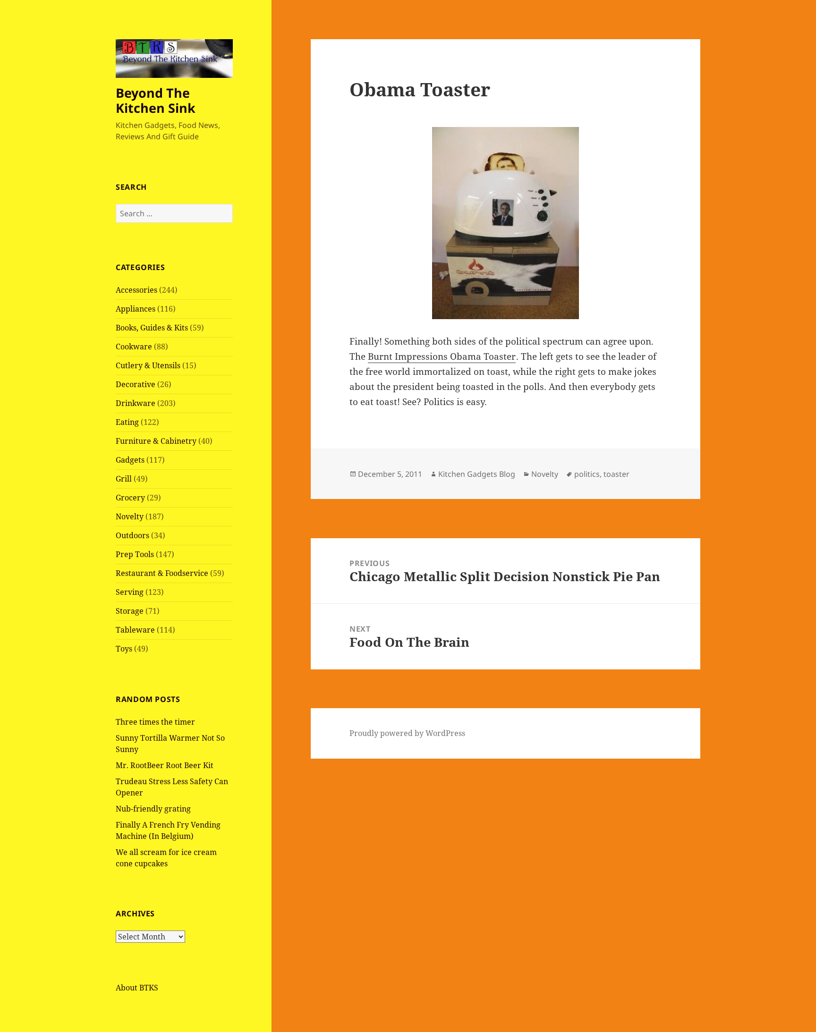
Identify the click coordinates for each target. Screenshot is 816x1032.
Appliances (135, 309)
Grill (124, 479)
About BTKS (137, 987)
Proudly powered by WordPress (407, 733)
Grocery (130, 497)
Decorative (135, 384)
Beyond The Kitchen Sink (156, 100)
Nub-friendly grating (153, 809)
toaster (616, 474)
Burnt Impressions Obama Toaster (442, 356)
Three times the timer (155, 722)
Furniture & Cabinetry (156, 441)
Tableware (135, 630)
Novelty (130, 516)
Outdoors (132, 535)
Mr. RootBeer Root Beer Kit (164, 765)
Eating (127, 422)
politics (587, 474)
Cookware (134, 346)
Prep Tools (135, 554)
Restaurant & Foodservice (162, 573)
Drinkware (135, 403)
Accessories (136, 290)
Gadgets (130, 460)
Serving (130, 592)
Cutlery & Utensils (148, 365)
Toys (124, 648)
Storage (130, 611)
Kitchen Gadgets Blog (476, 474)
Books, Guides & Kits (152, 327)
